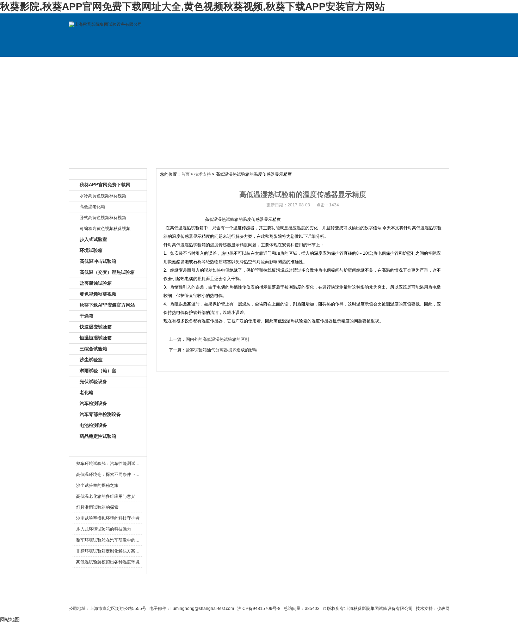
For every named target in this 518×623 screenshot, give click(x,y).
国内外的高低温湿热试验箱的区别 (217, 339)
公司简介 (140, 64)
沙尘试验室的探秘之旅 (97, 485)
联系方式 (378, 64)
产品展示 (188, 64)
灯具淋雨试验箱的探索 (97, 507)
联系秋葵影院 (241, 595)
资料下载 (283, 64)
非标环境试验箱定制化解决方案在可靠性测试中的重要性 (129, 551)
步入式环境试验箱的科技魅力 (103, 529)
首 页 (92, 64)
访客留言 (426, 64)
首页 (185, 174)
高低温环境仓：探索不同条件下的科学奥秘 (116, 474)
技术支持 (330, 64)
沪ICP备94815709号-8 (258, 608)
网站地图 (300, 595)
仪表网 (443, 608)
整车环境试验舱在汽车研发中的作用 (110, 540)
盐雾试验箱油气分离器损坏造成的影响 (222, 349)
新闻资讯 (235, 64)
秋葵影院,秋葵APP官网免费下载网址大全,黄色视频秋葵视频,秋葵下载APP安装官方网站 (192, 6)
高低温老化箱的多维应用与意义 (105, 496)
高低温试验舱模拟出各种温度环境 (108, 562)
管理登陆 (354, 595)
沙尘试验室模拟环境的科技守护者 (108, 518)
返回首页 (328, 595)
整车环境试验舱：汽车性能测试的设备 (112, 463)
